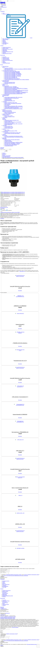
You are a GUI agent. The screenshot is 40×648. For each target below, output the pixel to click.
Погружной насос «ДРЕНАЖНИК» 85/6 (20, 432)
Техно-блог (2, 147)
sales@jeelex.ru (2, 614)
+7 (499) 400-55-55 (3, 7)
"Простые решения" (15, 627)
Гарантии (4, 605)
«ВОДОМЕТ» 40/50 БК (20, 559)
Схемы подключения (5, 600)
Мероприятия (4, 594)
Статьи (3, 582)
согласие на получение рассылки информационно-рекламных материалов (15, 575)
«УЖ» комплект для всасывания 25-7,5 (20, 396)
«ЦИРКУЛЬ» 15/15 (20, 305)
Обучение (4, 596)
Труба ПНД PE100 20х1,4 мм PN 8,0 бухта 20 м (20, 541)
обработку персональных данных (11, 633)
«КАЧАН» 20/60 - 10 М (20, 523)
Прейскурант (3, 5)
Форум (3, 603)
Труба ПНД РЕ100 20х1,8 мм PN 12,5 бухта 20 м (20, 378)
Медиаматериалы (5, 586)
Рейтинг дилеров (5, 591)
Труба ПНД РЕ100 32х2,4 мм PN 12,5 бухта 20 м (20, 286)
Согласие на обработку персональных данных (8, 616)
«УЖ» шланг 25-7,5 (20, 450)
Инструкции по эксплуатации (5, 593)
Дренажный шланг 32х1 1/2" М (20, 360)
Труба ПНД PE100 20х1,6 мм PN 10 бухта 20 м (20, 469)
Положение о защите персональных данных (7, 618)
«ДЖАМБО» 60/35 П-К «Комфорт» (20, 342)
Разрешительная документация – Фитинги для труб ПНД (10, 212)
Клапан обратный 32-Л (20, 414)
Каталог (1, 64)
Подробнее (2, 218)
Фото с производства (5, 584)
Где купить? (2, 208)
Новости (3, 581)
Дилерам (1, 45)
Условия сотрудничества (6, 590)
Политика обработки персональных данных (7, 617)
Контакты (2, 148)
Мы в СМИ (4, 587)
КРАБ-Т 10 (20, 506)
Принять (2, 646)
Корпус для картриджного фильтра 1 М (20, 487)
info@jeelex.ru (7, 613)
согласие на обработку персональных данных (31, 574)
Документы (4, 585)
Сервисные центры (5, 604)
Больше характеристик (4, 207)
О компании (2, 11)
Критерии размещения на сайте (7, 595)
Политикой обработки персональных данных (13, 574)
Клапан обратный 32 (20, 324)
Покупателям (2, 55)
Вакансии (4, 583)
